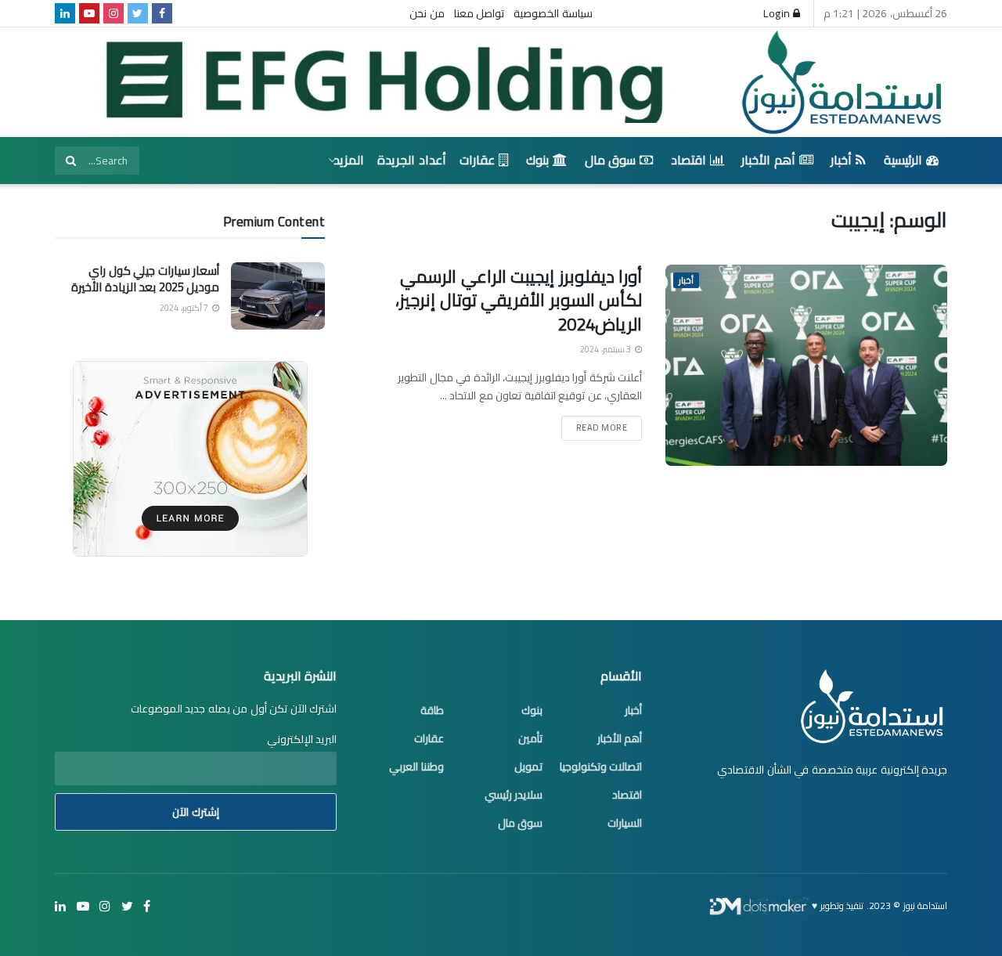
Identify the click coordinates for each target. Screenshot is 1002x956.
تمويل (528, 766)
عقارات (477, 159)
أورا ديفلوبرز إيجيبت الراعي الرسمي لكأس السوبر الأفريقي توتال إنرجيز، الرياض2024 (518, 300)
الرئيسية (903, 159)
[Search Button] (70, 160)
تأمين (530, 738)
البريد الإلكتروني (302, 739)
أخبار (841, 159)
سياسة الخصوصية (553, 13)
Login (778, 13)
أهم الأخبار (768, 159)
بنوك (537, 159)
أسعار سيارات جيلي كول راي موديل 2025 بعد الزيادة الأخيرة (145, 278)
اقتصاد (688, 159)
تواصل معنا (479, 13)
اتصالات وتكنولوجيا (601, 766)
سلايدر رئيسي (514, 795)
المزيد (348, 159)
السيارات (624, 823)
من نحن (427, 13)
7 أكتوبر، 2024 (185, 308)
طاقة (432, 710)
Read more (602, 427)
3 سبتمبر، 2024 (606, 349)
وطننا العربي (416, 766)
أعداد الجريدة (411, 159)
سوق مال (610, 159)
